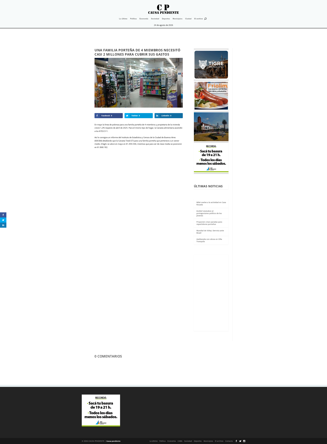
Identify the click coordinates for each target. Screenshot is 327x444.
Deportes (166, 19)
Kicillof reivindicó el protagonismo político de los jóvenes (209, 213)
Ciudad (188, 19)
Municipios (177, 19)
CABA (180, 441)
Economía (143, 19)
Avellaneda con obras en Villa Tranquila (209, 240)
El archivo (198, 19)
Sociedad (155, 19)
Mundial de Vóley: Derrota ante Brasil (210, 231)
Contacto (229, 441)
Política (133, 19)
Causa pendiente (113, 441)
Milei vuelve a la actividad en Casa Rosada (211, 203)
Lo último (123, 19)
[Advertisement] (211, 293)
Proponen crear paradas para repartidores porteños (209, 223)
